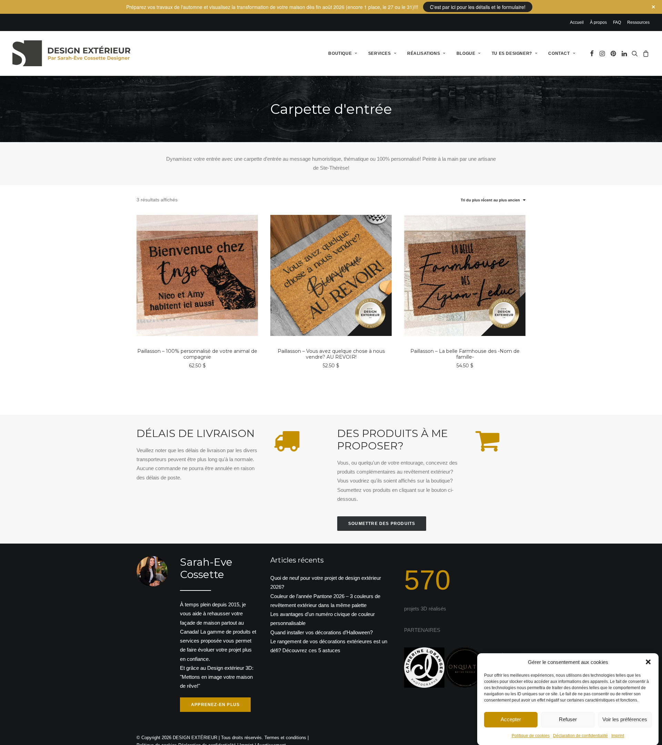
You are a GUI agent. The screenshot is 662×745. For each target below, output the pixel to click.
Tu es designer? (512, 53)
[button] (648, 661)
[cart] (645, 53)
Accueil (577, 22)
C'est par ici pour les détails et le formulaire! (477, 6)
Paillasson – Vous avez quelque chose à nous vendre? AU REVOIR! (331, 354)
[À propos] (191, 634)
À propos (598, 22)
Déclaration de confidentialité (580, 735)
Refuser (568, 719)
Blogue (466, 53)
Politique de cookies (531, 735)
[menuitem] (578, 22)
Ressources (638, 22)
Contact (559, 53)
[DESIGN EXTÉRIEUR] (71, 53)
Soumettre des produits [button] (381, 523)
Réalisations (423, 53)
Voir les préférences (624, 719)
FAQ (617, 22)
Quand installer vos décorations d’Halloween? (321, 632)
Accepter (511, 719)
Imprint (617, 735)
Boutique (340, 53)
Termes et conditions (285, 737)
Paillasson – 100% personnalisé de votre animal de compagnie (197, 354)
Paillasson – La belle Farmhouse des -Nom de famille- (465, 354)
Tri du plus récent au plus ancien (490, 200)
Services (379, 53)
